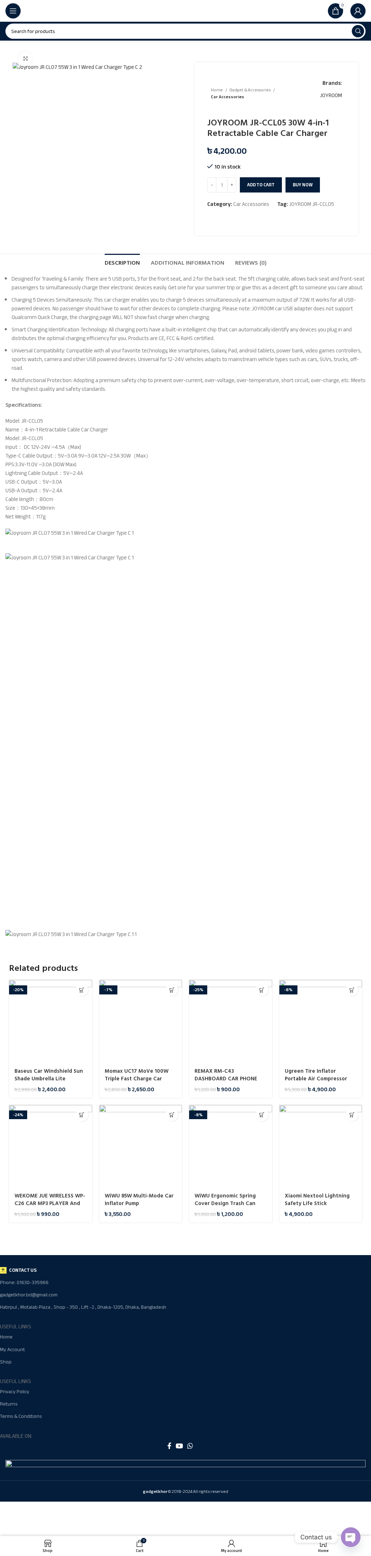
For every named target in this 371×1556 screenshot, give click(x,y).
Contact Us (23, 1270)
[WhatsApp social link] (190, 1445)
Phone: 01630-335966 (24, 1282)
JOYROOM (331, 95)
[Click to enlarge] (25, 58)
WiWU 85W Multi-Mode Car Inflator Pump (139, 1199)
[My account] (358, 11)
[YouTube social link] (179, 1445)
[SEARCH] (358, 31)
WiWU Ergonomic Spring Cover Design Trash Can (225, 1199)
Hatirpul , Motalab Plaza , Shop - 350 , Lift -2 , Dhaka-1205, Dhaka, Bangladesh (83, 1307)
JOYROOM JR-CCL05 (311, 204)
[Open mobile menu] (13, 11)
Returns (8, 1404)
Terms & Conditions (21, 1416)
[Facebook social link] (169, 1445)
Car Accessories (227, 97)
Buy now (303, 185)
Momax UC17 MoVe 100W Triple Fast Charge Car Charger (136, 1079)
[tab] (122, 262)
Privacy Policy (14, 1391)
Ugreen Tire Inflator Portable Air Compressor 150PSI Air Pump (316, 1079)
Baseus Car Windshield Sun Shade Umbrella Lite (48, 1075)
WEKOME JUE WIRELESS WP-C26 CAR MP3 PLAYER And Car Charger (49, 1203)
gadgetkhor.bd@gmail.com (29, 1295)
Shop (6, 1362)
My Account (12, 1349)
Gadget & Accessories (250, 90)
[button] (82, 990)
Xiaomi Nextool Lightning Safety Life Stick (317, 1199)
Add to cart (261, 185)
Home (217, 90)
